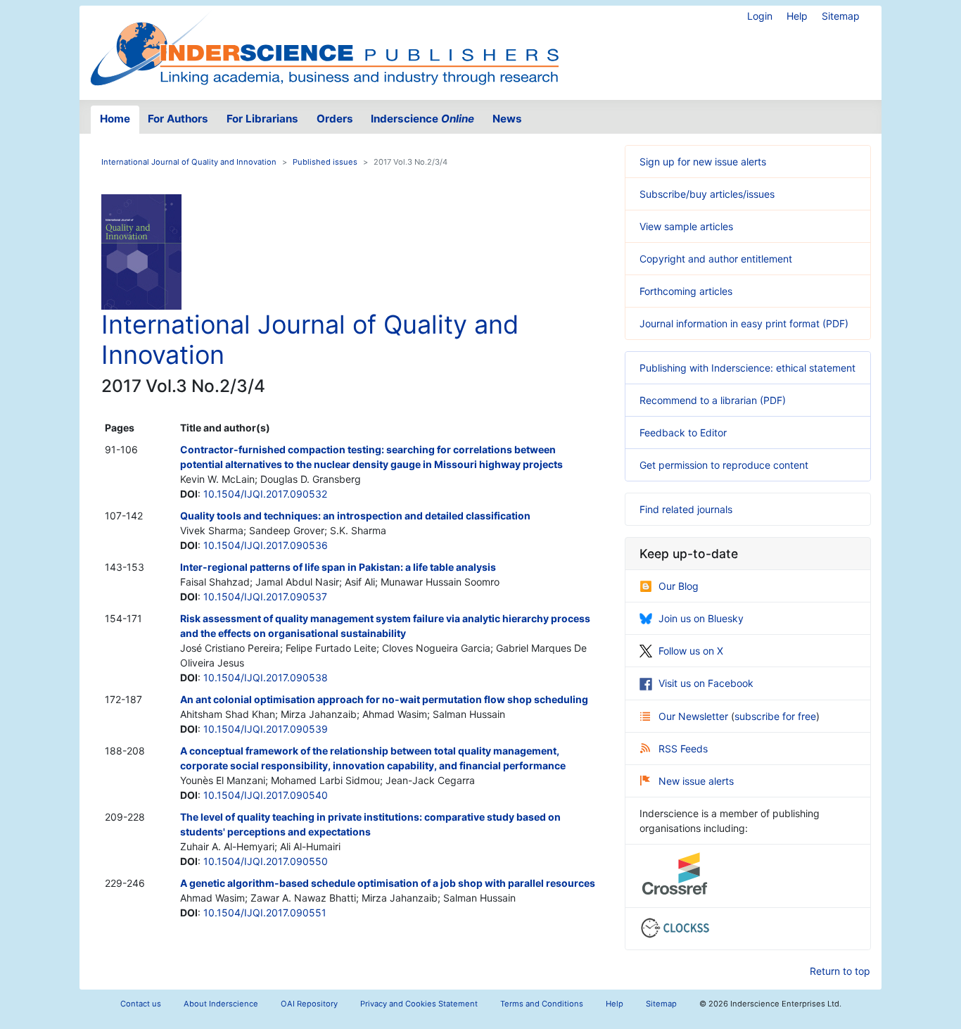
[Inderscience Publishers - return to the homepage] (324, 47)
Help (797, 16)
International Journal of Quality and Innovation (188, 162)
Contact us (140, 1004)
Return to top (840, 971)
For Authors (178, 118)
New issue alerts (696, 781)
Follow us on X (690, 651)
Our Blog (678, 586)
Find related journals (685, 509)
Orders (335, 118)
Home (115, 118)
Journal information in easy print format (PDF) (743, 323)
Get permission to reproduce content (723, 465)
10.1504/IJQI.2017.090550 (265, 861)
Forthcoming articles (685, 291)
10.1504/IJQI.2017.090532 (265, 494)
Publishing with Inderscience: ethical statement (747, 368)
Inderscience (422, 118)
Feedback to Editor (683, 432)
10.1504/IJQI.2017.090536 (265, 545)
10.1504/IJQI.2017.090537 (265, 596)
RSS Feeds (683, 749)
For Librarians (262, 118)
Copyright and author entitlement (715, 259)
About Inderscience (221, 1004)
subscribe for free (775, 716)
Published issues (325, 162)
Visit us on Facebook (705, 683)
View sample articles (686, 226)
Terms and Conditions (541, 1004)
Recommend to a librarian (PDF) (712, 400)
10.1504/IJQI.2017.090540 (265, 795)
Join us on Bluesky (701, 618)
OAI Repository (309, 1004)
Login (759, 16)
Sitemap (841, 16)
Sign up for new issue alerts (702, 162)
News (507, 118)
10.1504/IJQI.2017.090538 (265, 677)
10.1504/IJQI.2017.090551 (264, 912)
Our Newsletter (694, 716)
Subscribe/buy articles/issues (707, 194)
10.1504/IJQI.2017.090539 (265, 729)
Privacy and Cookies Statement (419, 1004)
